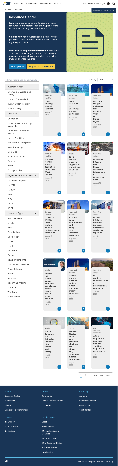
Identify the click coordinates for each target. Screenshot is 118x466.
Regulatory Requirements (20, 175)
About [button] (58, 3)
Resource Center (12, 396)
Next (108, 375)
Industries (12, 113)
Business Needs (15, 86)
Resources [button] (46, 3)
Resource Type (15, 213)
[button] (113, 3)
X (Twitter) (13, 426)
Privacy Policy (48, 426)
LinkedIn (11, 422)
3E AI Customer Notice (52, 443)
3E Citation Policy (49, 447)
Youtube (11, 431)
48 (95, 375)
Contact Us (47, 396)
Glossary (9, 405)
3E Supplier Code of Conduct (50, 432)
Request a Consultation (103, 10)
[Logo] (7, 3)
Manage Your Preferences (16, 410)
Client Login (99, 3)
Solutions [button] (19, 3)
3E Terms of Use (49, 438)
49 (101, 375)
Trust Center (87, 3)
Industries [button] (32, 3)
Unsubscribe (47, 452)
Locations (46, 405)
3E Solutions (10, 400)
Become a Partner (87, 400)
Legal (44, 422)
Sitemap (109, 461)
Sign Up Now (17, 66)
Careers (83, 396)
